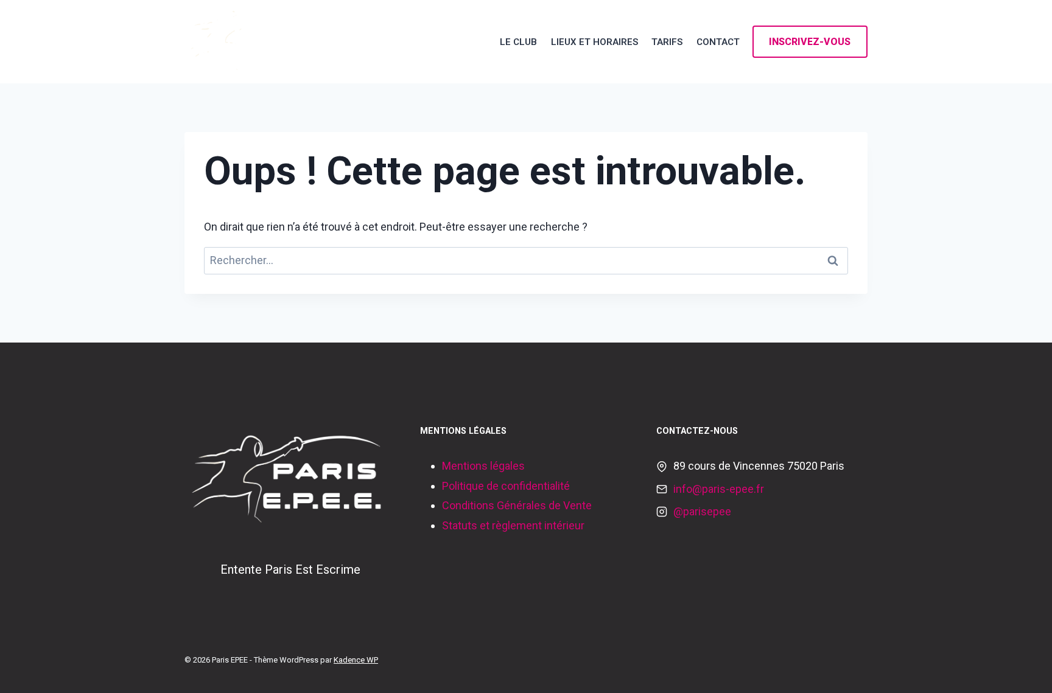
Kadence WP (356, 659)
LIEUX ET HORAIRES (594, 42)
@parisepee (702, 511)
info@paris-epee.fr (718, 488)
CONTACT (718, 42)
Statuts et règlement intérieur (513, 525)
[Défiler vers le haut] (1024, 671)
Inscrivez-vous (809, 41)
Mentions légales (483, 465)
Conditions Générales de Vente (517, 505)
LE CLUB (518, 42)
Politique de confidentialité (506, 485)
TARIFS (666, 42)
